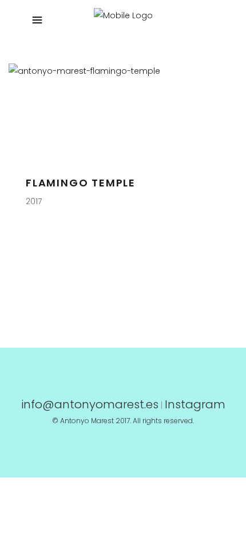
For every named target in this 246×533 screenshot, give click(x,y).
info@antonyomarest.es (89, 404)
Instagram (195, 404)
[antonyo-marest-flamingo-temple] (119, 70)
